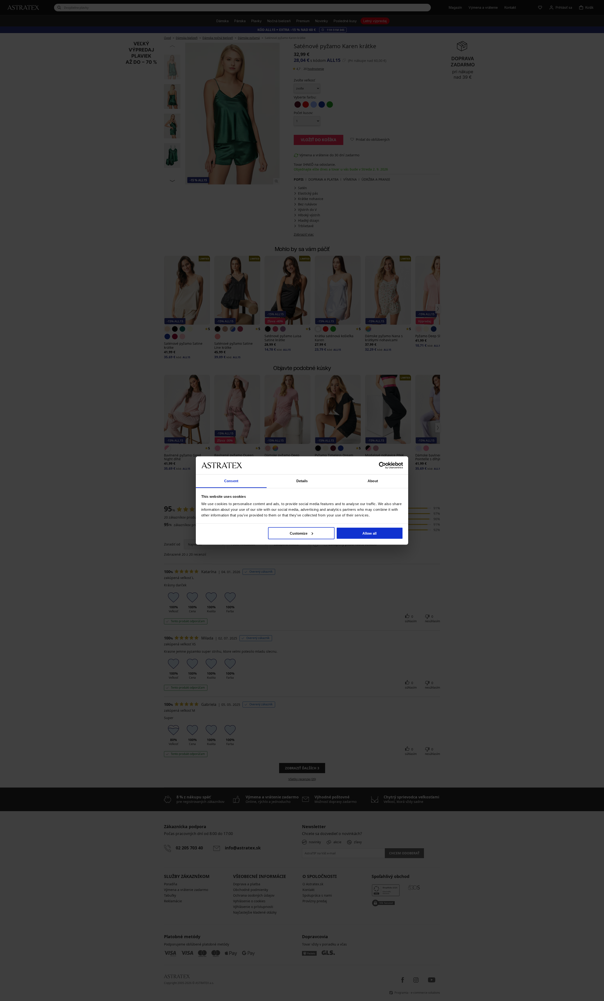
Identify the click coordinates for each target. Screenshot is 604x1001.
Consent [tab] (231, 481)
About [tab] (373, 481)
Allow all (369, 533)
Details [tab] (302, 481)
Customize (298, 533)
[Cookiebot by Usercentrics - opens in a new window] (382, 465)
